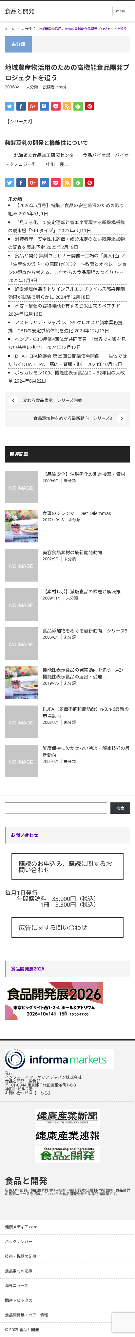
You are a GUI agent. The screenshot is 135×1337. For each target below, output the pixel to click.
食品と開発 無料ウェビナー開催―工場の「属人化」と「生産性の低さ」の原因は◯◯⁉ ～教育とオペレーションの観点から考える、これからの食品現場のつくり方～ (67, 263)
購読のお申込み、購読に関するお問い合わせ (65, 866)
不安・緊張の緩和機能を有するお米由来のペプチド (67, 306)
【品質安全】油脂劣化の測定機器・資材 (84, 474)
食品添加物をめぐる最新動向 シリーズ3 (72, 418)
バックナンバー (18, 1241)
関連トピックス (18, 1300)
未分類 (26, 28)
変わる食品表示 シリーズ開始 (52, 400)
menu (121, 10)
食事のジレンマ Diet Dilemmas (77, 513)
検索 (120, 808)
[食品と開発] (19, 11)
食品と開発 (26, 1181)
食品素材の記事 (18, 1271)
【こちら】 (42, 1093)
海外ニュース (16, 1285)
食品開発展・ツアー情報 (26, 1315)
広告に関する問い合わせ (53, 927)
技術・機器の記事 (20, 1256)
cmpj (61, 87)
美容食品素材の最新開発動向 (72, 552)
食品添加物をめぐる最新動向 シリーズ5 (85, 631)
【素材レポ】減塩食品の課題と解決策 (82, 591)
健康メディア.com (21, 1227)
